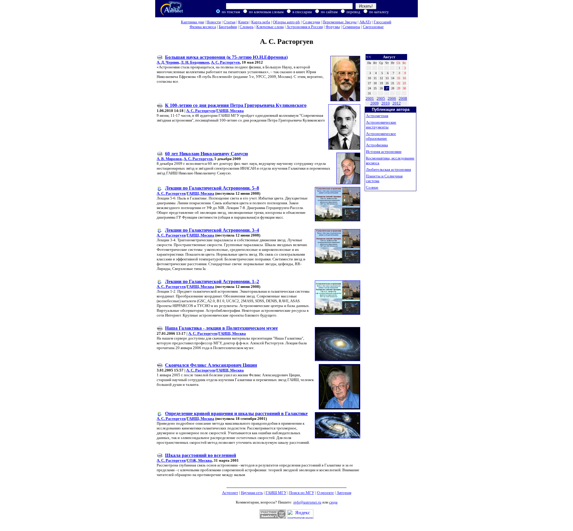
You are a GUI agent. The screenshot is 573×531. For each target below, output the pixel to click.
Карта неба (260, 22)
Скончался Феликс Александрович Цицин (211, 365)
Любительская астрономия (388, 169)
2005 (381, 98)
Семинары (351, 26)
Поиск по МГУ (301, 492)
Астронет (230, 492)
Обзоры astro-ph (286, 22)
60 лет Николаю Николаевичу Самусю (206, 153)
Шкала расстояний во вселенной (200, 455)
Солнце (372, 187)
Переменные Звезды (340, 22)
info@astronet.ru (307, 502)
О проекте (325, 492)
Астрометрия (377, 115)
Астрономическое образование (381, 136)
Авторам (344, 492)
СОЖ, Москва (199, 460)
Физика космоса (203, 26)
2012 (396, 103)
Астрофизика (377, 145)
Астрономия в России (304, 26)
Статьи (229, 22)
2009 (374, 103)
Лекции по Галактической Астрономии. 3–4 (212, 230)
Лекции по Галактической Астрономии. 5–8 (212, 188)
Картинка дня (192, 22)
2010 (385, 103)
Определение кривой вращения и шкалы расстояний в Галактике (236, 413)
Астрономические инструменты (381, 124)
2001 (370, 98)
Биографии (228, 26)
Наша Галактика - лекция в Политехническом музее (221, 328)
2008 (403, 98)
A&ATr (365, 22)
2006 (392, 98)
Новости (214, 22)
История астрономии (383, 151)
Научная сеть (252, 492)
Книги (243, 22)
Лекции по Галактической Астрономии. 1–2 (212, 281)
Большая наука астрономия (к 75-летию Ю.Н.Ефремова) (226, 57)
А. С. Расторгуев (225, 62)
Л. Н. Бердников (195, 62)
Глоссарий (382, 22)
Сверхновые (373, 26)
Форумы (333, 26)
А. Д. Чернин (168, 62)
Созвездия (311, 22)
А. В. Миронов (169, 158)
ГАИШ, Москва (230, 110)
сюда (333, 502)
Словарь (247, 26)
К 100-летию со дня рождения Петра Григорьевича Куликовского (235, 105)
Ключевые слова (270, 26)
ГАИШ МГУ (276, 492)
